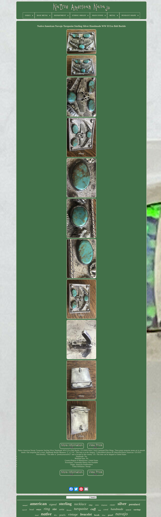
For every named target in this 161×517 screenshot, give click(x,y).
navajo (121, 513)
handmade (117, 509)
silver (122, 503)
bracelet (86, 514)
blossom (69, 510)
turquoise (81, 509)
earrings (137, 510)
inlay (91, 505)
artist (61, 509)
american (38, 503)
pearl (110, 515)
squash (24, 510)
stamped (25, 505)
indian (97, 505)
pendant (134, 504)
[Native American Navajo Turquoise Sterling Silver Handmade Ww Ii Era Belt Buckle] (81, 42)
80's (55, 515)
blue (103, 515)
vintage (73, 514)
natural (128, 510)
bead (31, 509)
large (99, 510)
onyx (38, 509)
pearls (62, 514)
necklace (80, 504)
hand (36, 515)
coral (105, 509)
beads (96, 515)
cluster (112, 505)
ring (47, 509)
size (54, 509)
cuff (93, 509)
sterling (65, 504)
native (46, 514)
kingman (104, 505)
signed (52, 504)
